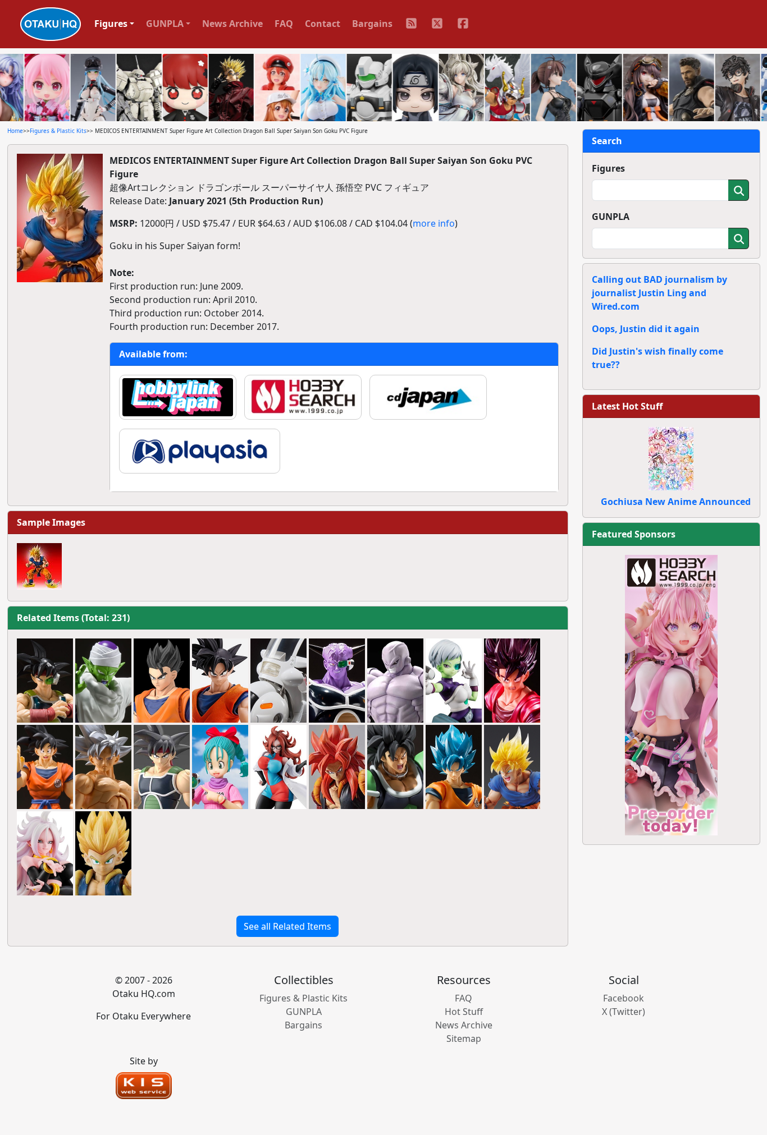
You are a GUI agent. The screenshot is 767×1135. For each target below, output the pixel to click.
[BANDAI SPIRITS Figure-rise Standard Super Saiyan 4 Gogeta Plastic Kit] (337, 767)
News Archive (232, 23)
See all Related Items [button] (287, 926)
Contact (322, 23)
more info (434, 223)
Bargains (372, 23)
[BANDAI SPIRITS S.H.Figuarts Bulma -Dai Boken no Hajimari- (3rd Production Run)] (220, 767)
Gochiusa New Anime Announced (676, 501)
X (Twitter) (623, 1011)
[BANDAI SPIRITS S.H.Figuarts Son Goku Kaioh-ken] (512, 680)
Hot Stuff (464, 1011)
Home (15, 131)
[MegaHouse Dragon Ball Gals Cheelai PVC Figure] (454, 680)
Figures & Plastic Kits (58, 131)
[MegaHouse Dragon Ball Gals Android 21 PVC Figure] (278, 767)
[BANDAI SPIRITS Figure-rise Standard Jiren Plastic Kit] (395, 680)
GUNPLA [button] (165, 23)
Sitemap (463, 1038)
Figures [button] (110, 23)
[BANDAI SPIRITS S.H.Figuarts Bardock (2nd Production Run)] (45, 680)
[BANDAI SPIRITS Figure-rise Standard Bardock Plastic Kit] (162, 767)
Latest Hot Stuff (627, 406)
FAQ (284, 23)
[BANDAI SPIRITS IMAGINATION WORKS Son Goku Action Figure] (220, 680)
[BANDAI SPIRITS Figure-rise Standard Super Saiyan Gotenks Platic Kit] (103, 853)
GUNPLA (610, 216)
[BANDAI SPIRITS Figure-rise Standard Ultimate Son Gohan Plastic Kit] (162, 680)
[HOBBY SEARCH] (671, 694)
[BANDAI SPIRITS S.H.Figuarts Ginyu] (337, 680)
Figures (608, 168)
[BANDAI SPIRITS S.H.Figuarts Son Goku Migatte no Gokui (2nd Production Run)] (103, 767)
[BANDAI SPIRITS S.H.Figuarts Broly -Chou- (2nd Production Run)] (395, 767)
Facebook (623, 998)
